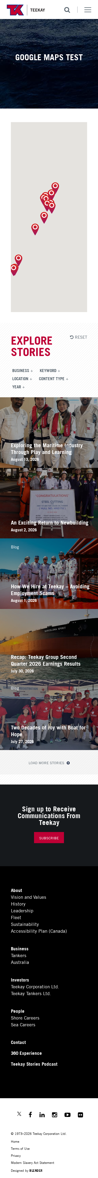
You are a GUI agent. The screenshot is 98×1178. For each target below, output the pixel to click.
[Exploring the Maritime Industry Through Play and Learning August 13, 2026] (49, 466)
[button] (18, 260)
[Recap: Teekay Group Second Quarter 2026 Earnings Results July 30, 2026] (49, 677)
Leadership (22, 910)
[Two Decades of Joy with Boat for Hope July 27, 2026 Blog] (49, 748)
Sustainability (25, 924)
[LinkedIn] (42, 1115)
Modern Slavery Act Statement (32, 1162)
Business (20, 370)
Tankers (18, 955)
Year (16, 386)
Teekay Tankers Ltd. (31, 993)
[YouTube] (68, 1115)
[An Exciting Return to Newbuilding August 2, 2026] (49, 536)
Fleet (16, 917)
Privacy (16, 1155)
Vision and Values (28, 897)
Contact (18, 1042)
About (16, 890)
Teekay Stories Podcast (34, 1063)
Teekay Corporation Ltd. (35, 986)
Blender (36, 1170)
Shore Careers (25, 1017)
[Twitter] (19, 1114)
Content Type (52, 378)
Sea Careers (23, 1024)
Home (15, 1141)
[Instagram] (54, 1115)
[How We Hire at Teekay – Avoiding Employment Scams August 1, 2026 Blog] (49, 607)
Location (20, 378)
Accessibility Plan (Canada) (39, 930)
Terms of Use (20, 1148)
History (18, 903)
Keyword (48, 370)
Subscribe (49, 838)
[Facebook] (30, 1115)
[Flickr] (80, 1115)
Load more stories (47, 763)
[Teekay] (26, 10)
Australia (20, 962)
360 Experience (26, 1053)
